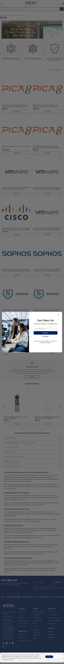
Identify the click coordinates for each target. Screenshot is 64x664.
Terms (41, 342)
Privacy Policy (47, 342)
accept (49, 656)
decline (58, 656)
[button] (58, 314)
